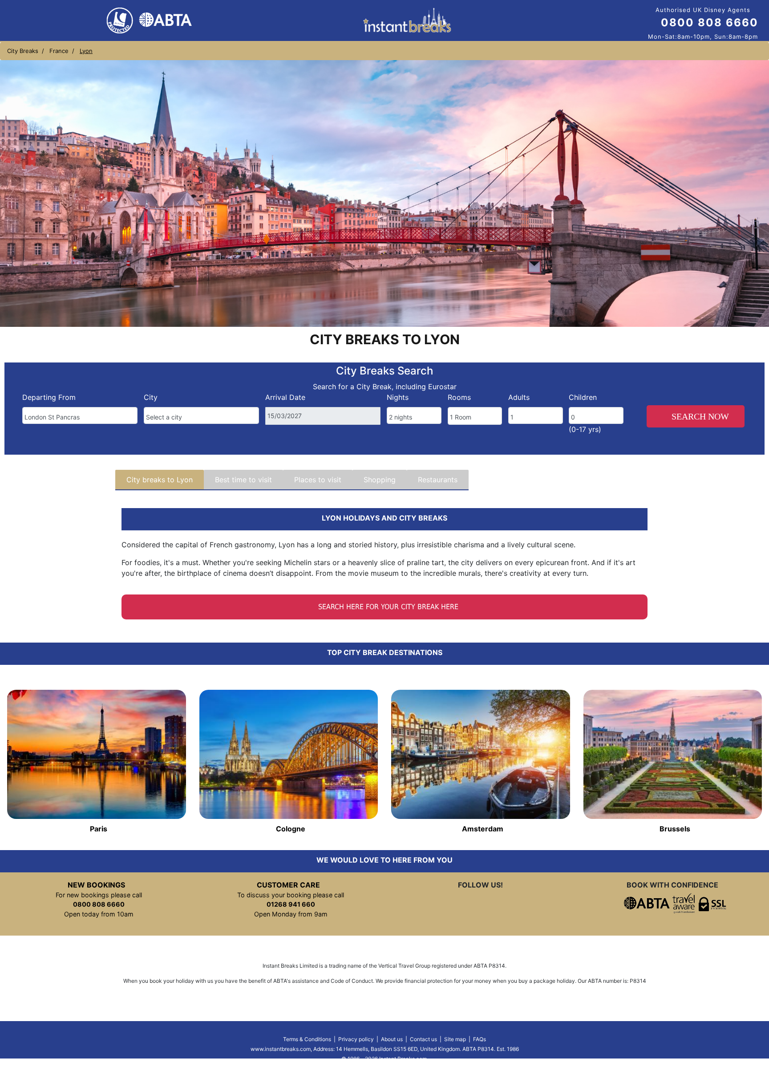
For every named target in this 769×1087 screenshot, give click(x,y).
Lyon (86, 50)
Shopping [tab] (380, 479)
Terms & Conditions (307, 1039)
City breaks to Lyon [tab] (159, 479)
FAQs (479, 1039)
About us (392, 1039)
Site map (455, 1039)
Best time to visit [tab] (243, 479)
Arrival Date (285, 397)
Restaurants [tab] (437, 479)
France (59, 50)
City (151, 397)
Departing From (49, 397)
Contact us (423, 1039)
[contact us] (512, 903)
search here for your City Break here (387, 607)
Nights (398, 397)
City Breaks (22, 50)
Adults (519, 397)
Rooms (459, 397)
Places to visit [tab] (317, 479)
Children (583, 397)
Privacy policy (356, 1039)
